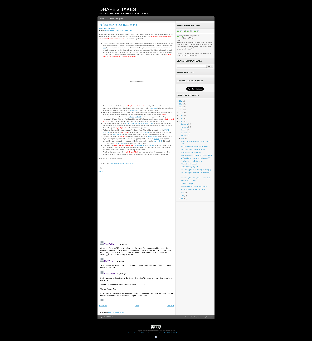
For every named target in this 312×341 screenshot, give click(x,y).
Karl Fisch (151, 145)
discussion (145, 132)
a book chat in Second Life (133, 123)
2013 (181, 104)
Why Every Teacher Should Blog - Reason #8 (195, 146)
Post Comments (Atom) (116, 312)
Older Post (170, 306)
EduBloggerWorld (135, 117)
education (119, 30)
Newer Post (103, 306)
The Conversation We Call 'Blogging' (193, 149)
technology (128, 30)
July (182, 139)
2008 (181, 118)
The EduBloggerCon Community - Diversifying (196, 170)
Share (101, 171)
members (136, 110)
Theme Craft (209, 317)
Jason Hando (116, 134)
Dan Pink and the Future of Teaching (193, 189)
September (184, 133)
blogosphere (110, 30)
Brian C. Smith (158, 141)
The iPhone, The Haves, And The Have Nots (195, 178)
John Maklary (121, 143)
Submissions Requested (189, 164)
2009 (181, 116)
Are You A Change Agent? (189, 167)
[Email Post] (100, 168)
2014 (181, 101)
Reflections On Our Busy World (118, 24)
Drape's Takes (117, 8)
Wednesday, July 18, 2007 (107, 28)
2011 (181, 110)
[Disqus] (136, 207)
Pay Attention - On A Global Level (191, 161)
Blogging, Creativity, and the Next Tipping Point (196, 155)
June (182, 193)
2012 (181, 107)
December (184, 124)
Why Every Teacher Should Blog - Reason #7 (195, 187)
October (183, 130)
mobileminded (152, 137)
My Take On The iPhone (188, 181)
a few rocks (153, 108)
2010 (181, 113)
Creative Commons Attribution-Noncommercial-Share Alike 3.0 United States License (156, 333)
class (131, 110)
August (183, 136)
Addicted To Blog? (187, 184)
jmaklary (156, 139)
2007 (181, 121)
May (182, 196)
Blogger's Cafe (148, 123)
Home (102, 18)
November (184, 127)
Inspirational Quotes (117, 18)
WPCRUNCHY (110, 317)
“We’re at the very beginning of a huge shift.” (195, 158)
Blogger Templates (199, 317)
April (182, 199)
